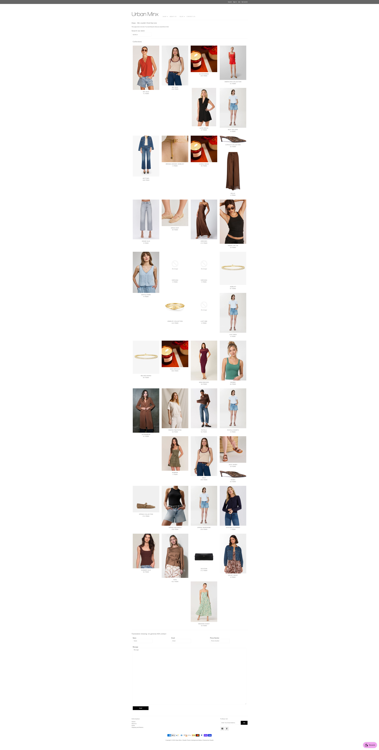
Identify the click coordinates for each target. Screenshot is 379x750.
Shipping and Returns (137, 727)
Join (239, 2)
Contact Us (191, 16)
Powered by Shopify (208, 740)
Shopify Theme (186, 740)
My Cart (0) (245, 2)
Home (133, 725)
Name (134, 638)
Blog (181, 16)
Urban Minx (178, 740)
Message (135, 647)
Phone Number (214, 638)
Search (133, 721)
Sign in (235, 2)
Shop (164, 16)
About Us (173, 16)
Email (173, 638)
